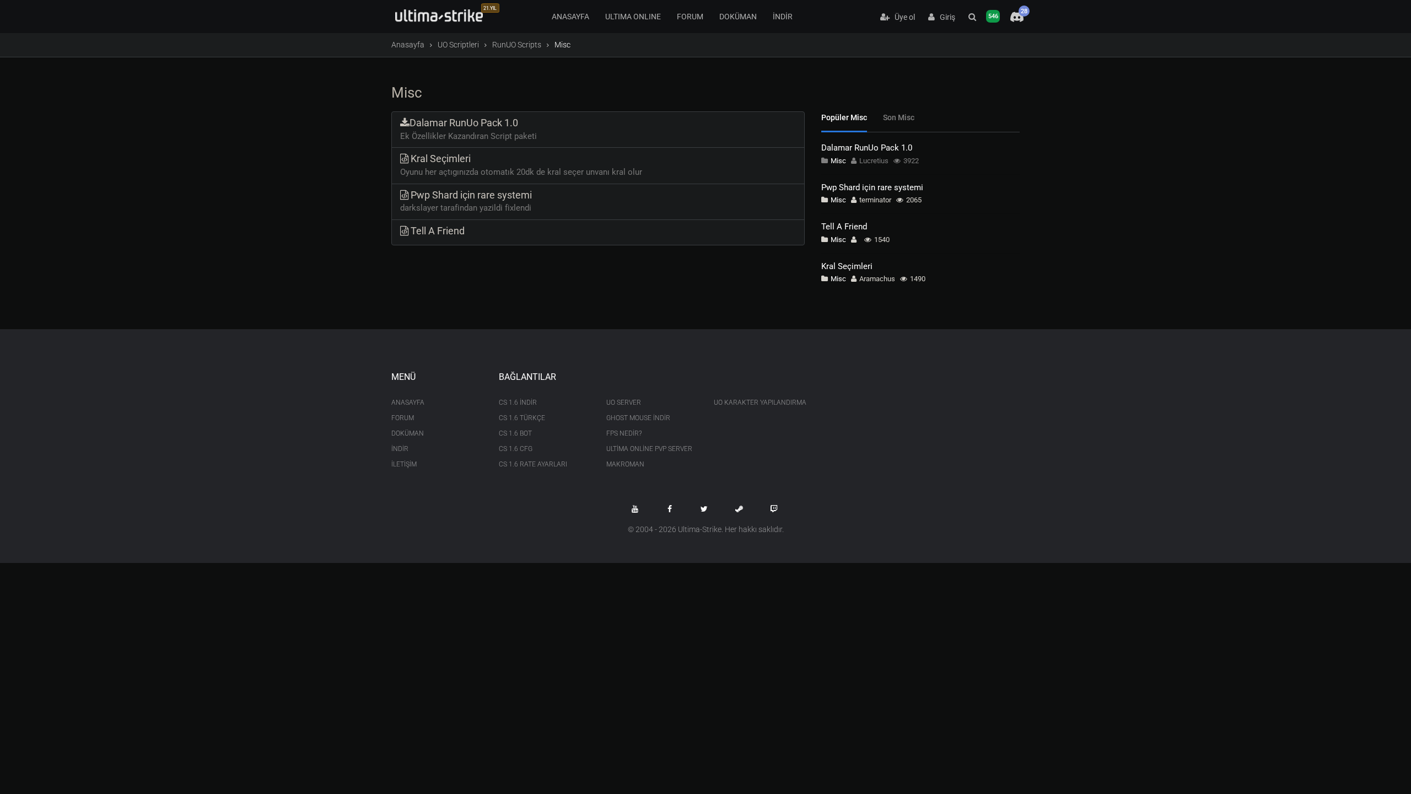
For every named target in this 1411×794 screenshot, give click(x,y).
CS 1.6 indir (518, 402)
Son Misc (898, 117)
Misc (838, 161)
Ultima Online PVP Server (649, 449)
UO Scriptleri (458, 44)
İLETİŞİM (404, 464)
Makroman (625, 464)
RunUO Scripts (516, 44)
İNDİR (783, 16)
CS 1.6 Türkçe (522, 418)
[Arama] (972, 17)
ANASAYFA (570, 16)
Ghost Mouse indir (638, 418)
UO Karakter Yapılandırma (759, 402)
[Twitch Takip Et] (774, 509)
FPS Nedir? (624, 433)
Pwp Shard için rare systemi (872, 187)
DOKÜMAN (738, 16)
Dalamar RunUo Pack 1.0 (866, 148)
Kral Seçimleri (847, 266)
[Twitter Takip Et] (704, 509)
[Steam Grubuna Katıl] (739, 509)
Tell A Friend (844, 227)
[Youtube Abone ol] (635, 509)
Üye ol (902, 17)
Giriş (945, 17)
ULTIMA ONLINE (633, 16)
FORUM (690, 16)
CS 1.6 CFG (515, 449)
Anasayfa (407, 44)
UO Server (623, 402)
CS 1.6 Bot (515, 433)
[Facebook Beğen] (669, 509)
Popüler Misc (844, 117)
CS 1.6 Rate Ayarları (533, 464)
